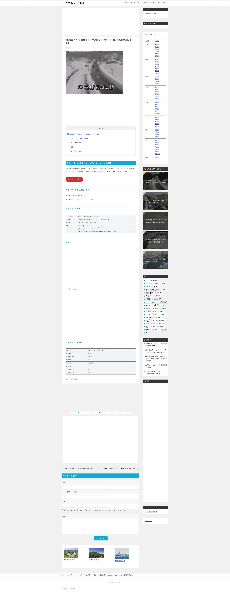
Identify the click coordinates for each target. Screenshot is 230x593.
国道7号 (149, 296)
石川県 (157, 81)
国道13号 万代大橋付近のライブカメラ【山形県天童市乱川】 (155, 201)
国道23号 (148, 302)
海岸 (148, 320)
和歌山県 (157, 113)
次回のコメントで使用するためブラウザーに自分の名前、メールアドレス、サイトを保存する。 (95, 510)
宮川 (156, 311)
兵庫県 (157, 109)
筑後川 (155, 323)
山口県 (157, 126)
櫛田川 (159, 317)
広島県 (157, 124)
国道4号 (159, 293)
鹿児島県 (157, 154)
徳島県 (157, 130)
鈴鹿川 (155, 330)
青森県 (157, 44)
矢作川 (147, 323)
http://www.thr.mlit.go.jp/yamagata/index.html (91, 228)
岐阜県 (157, 96)
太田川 (164, 308)
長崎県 (157, 145)
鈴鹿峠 (148, 330)
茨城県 (157, 59)
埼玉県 (157, 66)
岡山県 (157, 121)
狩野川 (163, 321)
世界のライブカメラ (151, 13)
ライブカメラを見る (74, 179)
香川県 (157, 132)
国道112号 (74, 379)
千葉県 (157, 68)
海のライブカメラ (120, 561)
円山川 (164, 283)
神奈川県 (157, 73)
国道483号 (157, 308)
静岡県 (157, 91)
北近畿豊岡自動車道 (152, 290)
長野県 (157, 89)
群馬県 (157, 64)
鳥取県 (157, 117)
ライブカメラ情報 (73, 3)
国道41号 (164, 302)
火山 (156, 320)
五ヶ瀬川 (155, 280)
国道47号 (148, 305)
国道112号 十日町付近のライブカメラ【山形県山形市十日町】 (155, 260)
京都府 (157, 104)
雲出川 (163, 330)
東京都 (157, 71)
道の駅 (154, 326)
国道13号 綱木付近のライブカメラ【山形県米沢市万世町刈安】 (80, 468)
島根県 (157, 119)
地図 (72, 147)
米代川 (162, 323)
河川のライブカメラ (69, 559)
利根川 (148, 287)
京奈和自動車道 (149, 283)
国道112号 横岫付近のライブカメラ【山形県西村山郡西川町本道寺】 (120, 468)
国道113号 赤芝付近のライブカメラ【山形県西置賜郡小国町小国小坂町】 (155, 181)
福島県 (157, 56)
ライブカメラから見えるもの (79, 138)
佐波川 (157, 283)
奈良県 (157, 111)
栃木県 (157, 62)
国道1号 (149, 293)
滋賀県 (157, 102)
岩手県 (157, 47)
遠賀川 (162, 327)
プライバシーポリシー (115, 582)
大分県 (157, 147)
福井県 (157, 83)
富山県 (157, 79)
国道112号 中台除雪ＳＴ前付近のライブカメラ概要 (84, 134)
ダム (147, 281)
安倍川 (148, 311)
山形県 (68, 47)
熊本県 (157, 149)
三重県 (157, 98)
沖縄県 (157, 157)
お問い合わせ (148, 521)
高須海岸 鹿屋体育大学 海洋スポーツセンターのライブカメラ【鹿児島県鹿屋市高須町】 (156, 359)
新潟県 (157, 76)
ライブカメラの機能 (76, 151)
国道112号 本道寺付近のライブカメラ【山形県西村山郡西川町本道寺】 (155, 241)
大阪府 (157, 106)
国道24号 (155, 302)
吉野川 (165, 289)
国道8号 (158, 296)
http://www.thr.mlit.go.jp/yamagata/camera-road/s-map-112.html (97, 231)
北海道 (157, 41)
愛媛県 (157, 134)
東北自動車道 (150, 317)
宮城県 (157, 49)
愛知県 (157, 94)
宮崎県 (157, 151)
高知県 (157, 136)
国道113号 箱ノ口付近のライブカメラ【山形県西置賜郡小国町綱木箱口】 (155, 221)
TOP (69, 575)
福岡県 (157, 140)
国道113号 (148, 308)
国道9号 (149, 299)
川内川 (158, 314)
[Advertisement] (101, 23)
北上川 (156, 287)
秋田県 (157, 51)
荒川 (147, 327)
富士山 (162, 311)
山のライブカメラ (94, 559)
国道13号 (158, 299)
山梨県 (157, 87)
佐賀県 (157, 142)
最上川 (165, 314)
